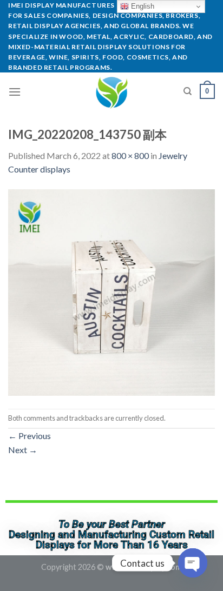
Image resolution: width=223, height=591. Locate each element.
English (141, 6)
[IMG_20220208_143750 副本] (111, 291)
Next (22, 449)
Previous (29, 435)
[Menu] (14, 91)
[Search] (187, 91)
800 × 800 (130, 155)
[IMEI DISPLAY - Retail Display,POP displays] (112, 91)
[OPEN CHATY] (192, 562)
